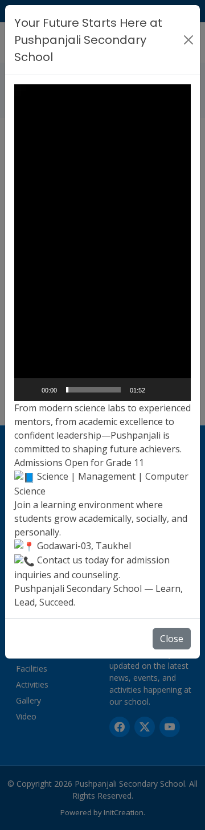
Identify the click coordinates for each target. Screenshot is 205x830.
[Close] (188, 40)
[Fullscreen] (176, 389)
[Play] (29, 389)
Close (171, 638)
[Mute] (157, 389)
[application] (102, 242)
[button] (102, 242)
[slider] (93, 389)
